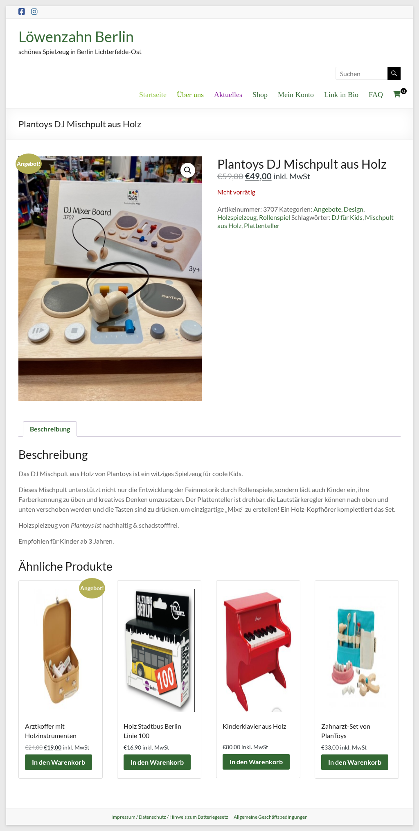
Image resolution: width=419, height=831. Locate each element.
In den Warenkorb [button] (58, 762)
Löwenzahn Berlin (76, 36)
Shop (260, 94)
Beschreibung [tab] (50, 429)
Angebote (327, 209)
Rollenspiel (274, 217)
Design (353, 209)
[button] (187, 170)
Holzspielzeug (237, 217)
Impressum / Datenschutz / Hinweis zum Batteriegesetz (169, 817)
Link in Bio (341, 94)
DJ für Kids (347, 217)
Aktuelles (228, 94)
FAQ (376, 94)
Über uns (190, 94)
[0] (397, 94)
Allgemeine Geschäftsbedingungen (271, 817)
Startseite (153, 94)
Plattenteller (261, 225)
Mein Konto (296, 94)
